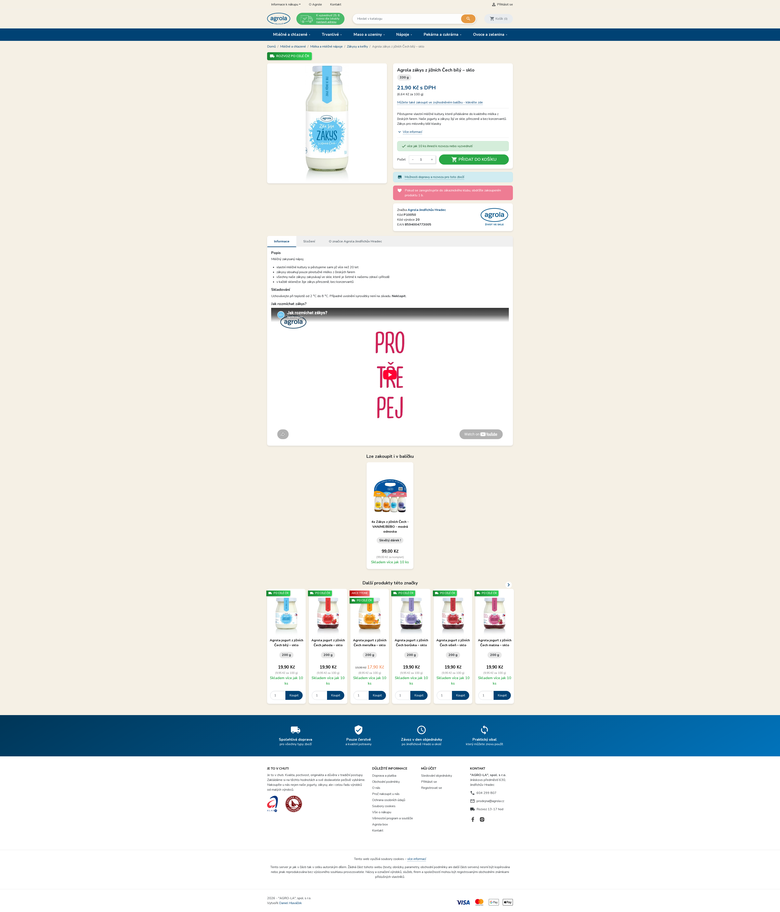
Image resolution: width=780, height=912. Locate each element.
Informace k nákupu (284, 4)
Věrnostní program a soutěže (392, 818)
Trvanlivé (331, 34)
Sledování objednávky (436, 775)
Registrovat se (431, 788)
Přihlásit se (429, 782)
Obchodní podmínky (386, 782)
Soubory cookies (383, 806)
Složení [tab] (309, 241)
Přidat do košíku (474, 159)
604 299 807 (486, 793)
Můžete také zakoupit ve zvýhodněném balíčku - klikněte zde (440, 102)
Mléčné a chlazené (290, 34)
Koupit (294, 695)
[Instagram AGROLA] (482, 819)
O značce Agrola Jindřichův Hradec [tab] (355, 241)
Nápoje (403, 34)
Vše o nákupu (381, 812)
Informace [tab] (281, 241)
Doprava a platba (384, 775)
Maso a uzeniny (368, 34)
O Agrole (315, 4)
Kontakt (335, 4)
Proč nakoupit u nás (386, 794)
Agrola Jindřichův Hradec (427, 210)
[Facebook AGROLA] (473, 819)
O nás (376, 788)
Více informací (412, 132)
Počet (401, 159)
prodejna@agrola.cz (490, 801)
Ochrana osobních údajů (388, 800)
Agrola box (380, 824)
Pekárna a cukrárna (441, 34)
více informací (416, 859)
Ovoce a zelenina (489, 34)
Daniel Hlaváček (290, 903)
